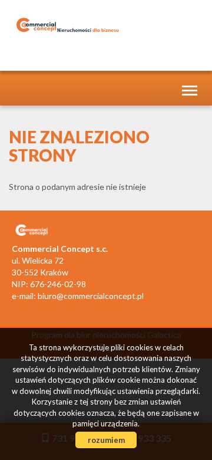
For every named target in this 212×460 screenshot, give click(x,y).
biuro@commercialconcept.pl (91, 296)
